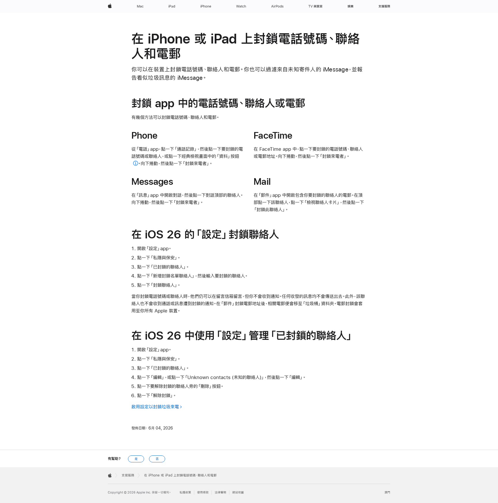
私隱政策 (185, 492)
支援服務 (128, 475)
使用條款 (203, 492)
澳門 (387, 492)
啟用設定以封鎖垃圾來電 (155, 406)
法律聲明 (220, 492)
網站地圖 (238, 492)
